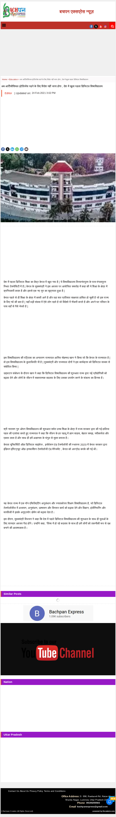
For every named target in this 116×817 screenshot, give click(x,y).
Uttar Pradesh (13, 734)
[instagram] (105, 26)
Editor (9, 93)
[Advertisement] (58, 55)
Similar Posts (12, 593)
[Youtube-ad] (58, 649)
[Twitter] (8, 148)
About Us (24, 791)
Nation (8, 681)
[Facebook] (3, 148)
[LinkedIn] (12, 148)
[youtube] (101, 26)
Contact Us (13, 791)
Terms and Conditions (54, 791)
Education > (14, 79)
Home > (5, 79)
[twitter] (96, 26)
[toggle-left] (9, 25)
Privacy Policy (36, 791)
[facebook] (91, 26)
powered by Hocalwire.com (104, 811)
